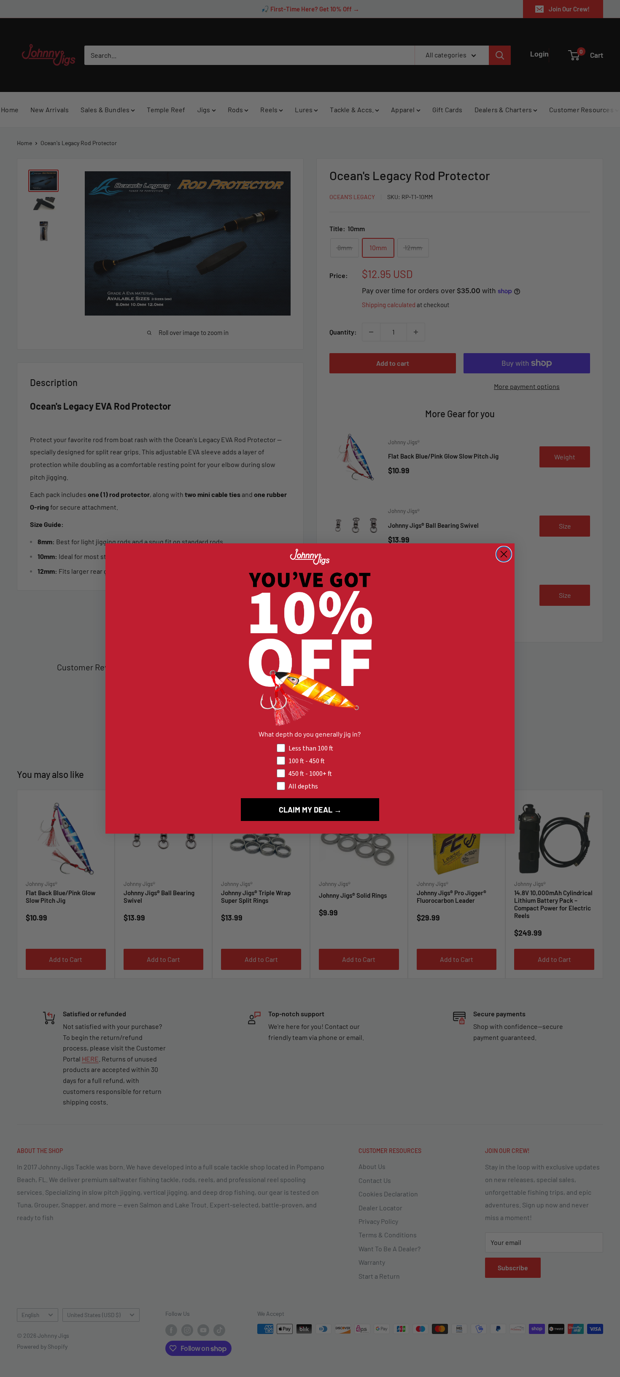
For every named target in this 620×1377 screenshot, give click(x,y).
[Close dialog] (503, 554)
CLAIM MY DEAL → (310, 809)
